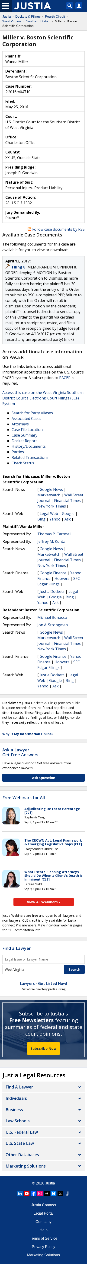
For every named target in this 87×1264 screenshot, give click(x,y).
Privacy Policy (43, 1247)
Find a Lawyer (16, 948)
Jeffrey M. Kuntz (51, 541)
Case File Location (27, 429)
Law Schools (18, 1121)
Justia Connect (43, 1205)
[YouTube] (26, 1193)
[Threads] (47, 1193)
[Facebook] (33, 1193)
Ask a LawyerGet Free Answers (20, 752)
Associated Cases (26, 418)
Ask (67, 519)
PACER (65, 377)
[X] (60, 1193)
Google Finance (53, 572)
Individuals (16, 1098)
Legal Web (49, 513)
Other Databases (22, 1154)
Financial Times (67, 500)
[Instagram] (40, 1193)
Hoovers (62, 578)
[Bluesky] (53, 1193)
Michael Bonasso (52, 617)
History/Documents (29, 446)
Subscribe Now (43, 1048)
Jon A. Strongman (52, 624)
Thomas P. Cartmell (54, 533)
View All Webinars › (43, 902)
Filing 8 (19, 267)
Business (14, 1109)
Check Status (23, 463)
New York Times (51, 506)
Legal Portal (44, 1213)
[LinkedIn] (20, 1193)
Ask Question (43, 777)
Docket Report (24, 440)
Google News (51, 489)
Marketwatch (48, 495)
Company (43, 1222)
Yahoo (55, 519)
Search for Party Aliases (32, 412)
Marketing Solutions (26, 1166)
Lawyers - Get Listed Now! (43, 983)
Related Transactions (30, 457)
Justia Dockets (52, 591)
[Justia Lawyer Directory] (67, 1193)
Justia (50, 1183)
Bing (41, 519)
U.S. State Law (20, 1143)
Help (44, 1230)
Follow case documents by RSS (58, 229)
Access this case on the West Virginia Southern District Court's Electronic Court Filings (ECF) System (43, 398)
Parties (18, 451)
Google (68, 513)
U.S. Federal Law (22, 1132)
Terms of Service (43, 1238)
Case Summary (24, 435)
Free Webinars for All (23, 797)
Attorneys (20, 424)
